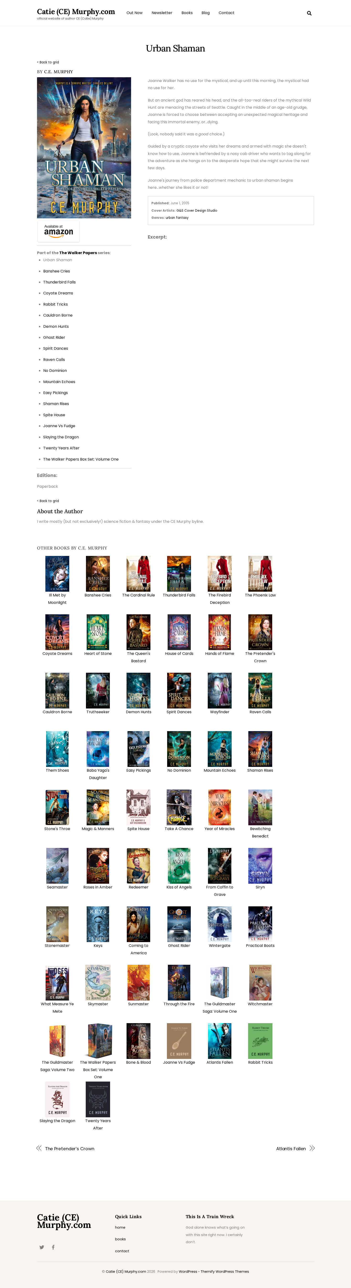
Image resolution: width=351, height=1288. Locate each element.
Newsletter (162, 12)
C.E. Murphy (58, 71)
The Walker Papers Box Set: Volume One (98, 1070)
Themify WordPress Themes (225, 1271)
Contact (226, 12)
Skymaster (98, 1004)
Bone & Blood (138, 1062)
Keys (98, 945)
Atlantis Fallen (220, 1062)
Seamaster (57, 887)
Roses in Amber (97, 887)
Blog (206, 12)
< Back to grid (48, 62)
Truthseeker (98, 712)
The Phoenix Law (260, 595)
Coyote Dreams (57, 653)
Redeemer (139, 887)
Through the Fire (179, 1004)
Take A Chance (179, 828)
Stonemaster (57, 945)
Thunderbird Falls (179, 595)
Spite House (138, 828)
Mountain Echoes (220, 770)
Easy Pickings (138, 770)
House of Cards (179, 653)
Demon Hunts (138, 712)
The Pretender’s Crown (69, 1149)
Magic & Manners (98, 828)
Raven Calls (260, 712)
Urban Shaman (175, 48)
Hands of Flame (219, 653)
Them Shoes (57, 770)
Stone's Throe (57, 828)
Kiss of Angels (179, 887)
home (120, 1227)
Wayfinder (219, 712)
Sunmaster (138, 1004)
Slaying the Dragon (57, 1121)
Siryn (260, 887)
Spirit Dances (179, 712)
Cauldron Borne (57, 712)
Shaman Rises (260, 770)
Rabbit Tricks (260, 1062)
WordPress (188, 1271)
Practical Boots (260, 945)
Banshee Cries (98, 595)
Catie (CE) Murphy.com (126, 1271)
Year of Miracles (220, 828)
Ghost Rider (179, 945)
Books (187, 12)
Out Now (135, 12)
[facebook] (53, 1247)
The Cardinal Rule (138, 595)
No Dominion (179, 770)
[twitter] (42, 1247)
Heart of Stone (98, 653)
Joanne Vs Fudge (179, 1062)
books (120, 1239)
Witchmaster (260, 1004)
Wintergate (219, 945)
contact (122, 1251)
